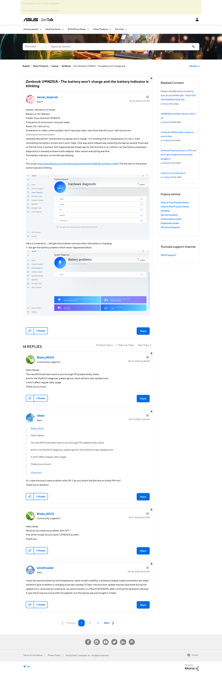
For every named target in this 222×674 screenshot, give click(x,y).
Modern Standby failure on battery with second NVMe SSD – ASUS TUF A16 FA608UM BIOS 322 (178, 95)
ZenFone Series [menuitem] (53, 29)
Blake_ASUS (37, 428)
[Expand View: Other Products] (110, 29)
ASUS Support (168, 255)
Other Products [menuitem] (100, 29)
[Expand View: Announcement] (40, 29)
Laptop (55, 66)
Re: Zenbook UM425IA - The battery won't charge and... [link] (100, 66)
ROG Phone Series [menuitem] (77, 29)
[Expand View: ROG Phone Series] (88, 29)
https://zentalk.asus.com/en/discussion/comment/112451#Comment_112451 (78, 163)
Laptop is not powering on (173, 173)
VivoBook (167, 140)
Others (165, 104)
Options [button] (193, 66)
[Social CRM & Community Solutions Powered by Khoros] (192, 667)
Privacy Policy (54, 655)
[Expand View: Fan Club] (125, 29)
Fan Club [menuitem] (119, 29)
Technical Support (170, 227)
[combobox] (123, 46)
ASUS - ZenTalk (38, 19)
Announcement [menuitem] (30, 29)
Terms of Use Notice (33, 655)
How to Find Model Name (174, 202)
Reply (143, 331)
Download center (170, 223)
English (26, 66)
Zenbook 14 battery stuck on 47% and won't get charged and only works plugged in (178, 154)
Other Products (40, 66)
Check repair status (171, 219)
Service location (169, 214)
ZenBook (66, 66)
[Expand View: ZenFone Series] (62, 29)
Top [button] (28, 666)
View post (36, 472)
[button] (30, 331)
